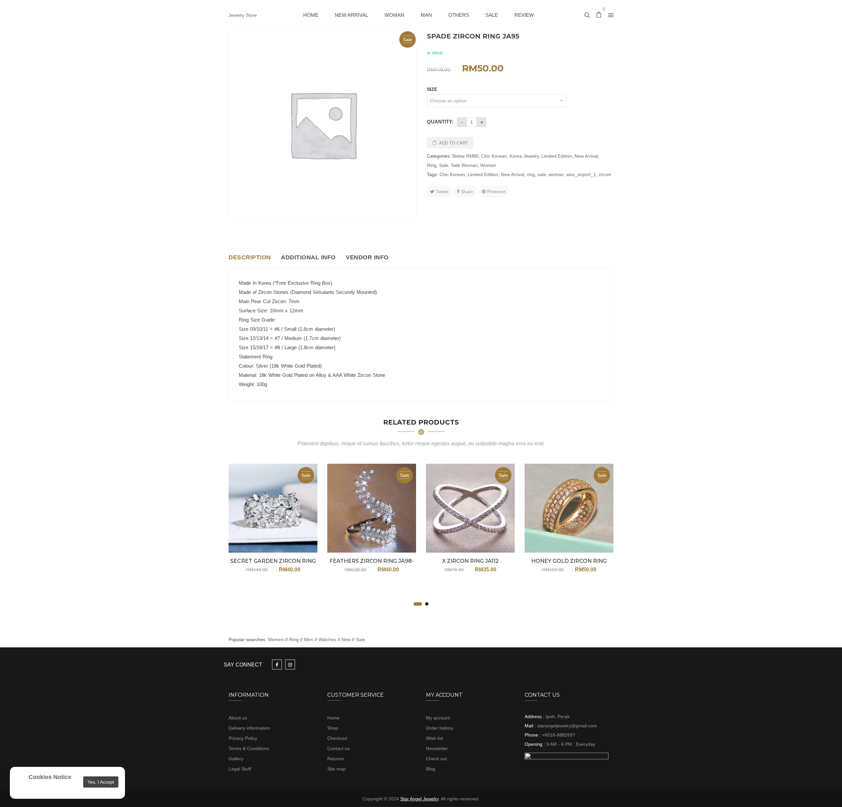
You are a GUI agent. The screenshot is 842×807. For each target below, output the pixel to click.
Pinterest (496, 191)
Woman (488, 165)
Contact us (338, 748)
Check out (436, 758)
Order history (439, 728)
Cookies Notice (50, 777)
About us (238, 717)
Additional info (308, 257)
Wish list (434, 738)
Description (250, 257)
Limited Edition (556, 156)
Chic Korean (494, 156)
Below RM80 (465, 156)
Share (466, 191)
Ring (431, 165)
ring (531, 174)
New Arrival (586, 156)
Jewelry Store (243, 15)
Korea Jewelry (524, 156)
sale (541, 174)
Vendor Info (367, 257)
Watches (327, 639)
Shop (332, 728)
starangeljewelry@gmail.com (567, 725)
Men (308, 639)
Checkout (337, 738)
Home (333, 717)
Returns (335, 758)
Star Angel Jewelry (419, 798)
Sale (443, 165)
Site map (336, 768)
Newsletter (437, 748)
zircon (605, 174)
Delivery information (249, 728)
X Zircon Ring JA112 (470, 561)
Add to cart (453, 143)
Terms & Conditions (249, 748)
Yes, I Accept (100, 782)
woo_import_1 (581, 174)
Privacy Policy (243, 738)
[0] (599, 15)
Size (432, 89)
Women (276, 639)
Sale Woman (464, 165)
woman (556, 174)
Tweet (441, 191)
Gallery (236, 758)
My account (438, 717)
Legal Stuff (240, 768)
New (346, 639)
